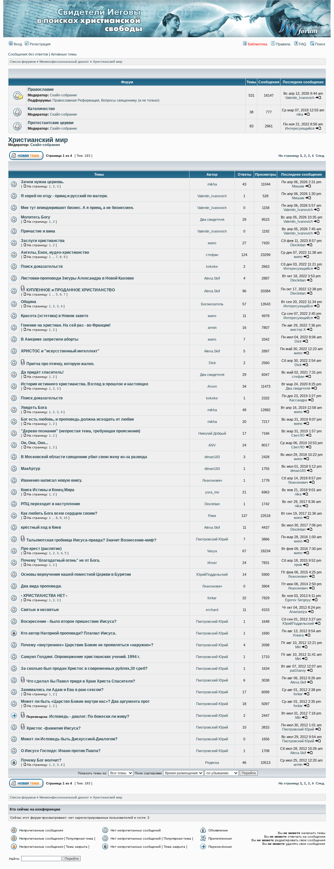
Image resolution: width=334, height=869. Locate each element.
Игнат (212, 563)
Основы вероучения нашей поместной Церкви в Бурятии (76, 574)
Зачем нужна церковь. (42, 182)
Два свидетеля (212, 219)
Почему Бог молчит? (41, 760)
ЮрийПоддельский (212, 574)
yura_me (212, 492)
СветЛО (298, 435)
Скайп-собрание (63, 95)
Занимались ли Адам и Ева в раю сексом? (62, 689)
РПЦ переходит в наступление (50, 504)
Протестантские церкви (50, 123)
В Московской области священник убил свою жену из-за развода (84, 457)
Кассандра (298, 400)
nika (299, 114)
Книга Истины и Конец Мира (47, 490)
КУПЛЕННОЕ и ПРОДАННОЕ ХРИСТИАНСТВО (70, 290)
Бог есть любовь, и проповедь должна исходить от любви (77, 419)
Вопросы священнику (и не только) (130, 100)
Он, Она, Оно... (34, 443)
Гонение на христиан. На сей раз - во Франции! (66, 325)
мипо (212, 243)
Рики (212, 516)
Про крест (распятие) (41, 548)
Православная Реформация (76, 100)
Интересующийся (299, 128)
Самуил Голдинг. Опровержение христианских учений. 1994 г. (80, 656)
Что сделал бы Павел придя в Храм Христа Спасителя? (80, 681)
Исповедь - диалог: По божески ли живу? (89, 716)
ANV (212, 445)
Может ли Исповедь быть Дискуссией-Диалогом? (69, 739)
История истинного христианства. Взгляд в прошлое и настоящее (84, 384)
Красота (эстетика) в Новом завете (54, 316)
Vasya (212, 551)
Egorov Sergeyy (298, 600)
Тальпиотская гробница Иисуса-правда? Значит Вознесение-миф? (91, 540)
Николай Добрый (212, 433)
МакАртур (30, 468)
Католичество (41, 108)
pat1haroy (298, 670)
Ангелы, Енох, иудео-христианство (55, 252)
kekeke (212, 266)
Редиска (212, 762)
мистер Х (298, 329)
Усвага (298, 635)
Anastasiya (298, 612)
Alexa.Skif (212, 278)
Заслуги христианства (43, 240)
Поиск (319, 44)
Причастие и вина (38, 231)
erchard (212, 610)
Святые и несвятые (40, 609)
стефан (212, 255)
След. (320, 155)
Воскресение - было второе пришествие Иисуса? (68, 621)
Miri (298, 647)
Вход (17, 44)
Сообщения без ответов (28, 54)
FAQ (302, 44)
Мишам (298, 186)
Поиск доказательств (42, 266)
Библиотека (257, 44)
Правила (282, 44)
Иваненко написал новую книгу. (51, 480)
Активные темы (64, 54)
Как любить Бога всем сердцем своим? (59, 513)
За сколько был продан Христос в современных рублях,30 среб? (84, 668)
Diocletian (298, 245)
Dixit (298, 341)
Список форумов (23, 61)
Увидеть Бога (34, 407)
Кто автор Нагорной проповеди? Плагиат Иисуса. (68, 633)
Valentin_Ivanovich (299, 98)
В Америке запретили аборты (49, 339)
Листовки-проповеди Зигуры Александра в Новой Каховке (77, 278)
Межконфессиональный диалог (64, 61)
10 (66, 518)
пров (298, 565)
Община (28, 301)
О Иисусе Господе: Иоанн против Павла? (60, 750)
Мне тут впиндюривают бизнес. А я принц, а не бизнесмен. (77, 207)
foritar (212, 598)
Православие (41, 89)
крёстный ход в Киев (41, 527)
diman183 (212, 457)
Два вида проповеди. (41, 586)
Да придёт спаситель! (42, 372)
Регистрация (40, 44)
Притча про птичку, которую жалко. (60, 364)
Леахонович (212, 480)
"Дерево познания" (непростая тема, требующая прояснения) (80, 431)
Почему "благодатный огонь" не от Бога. (60, 560)
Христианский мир (107, 61)
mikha (212, 184)
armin (212, 328)
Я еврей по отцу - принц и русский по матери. (64, 196)
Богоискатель (212, 304)
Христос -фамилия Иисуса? (53, 728)
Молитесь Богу (35, 217)
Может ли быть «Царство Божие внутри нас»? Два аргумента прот (85, 701)
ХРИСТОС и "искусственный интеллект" (60, 351)
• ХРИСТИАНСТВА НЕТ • (44, 595)
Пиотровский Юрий (212, 539)
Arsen (212, 386)
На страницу (289, 155)
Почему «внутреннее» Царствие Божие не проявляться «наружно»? (87, 645)
